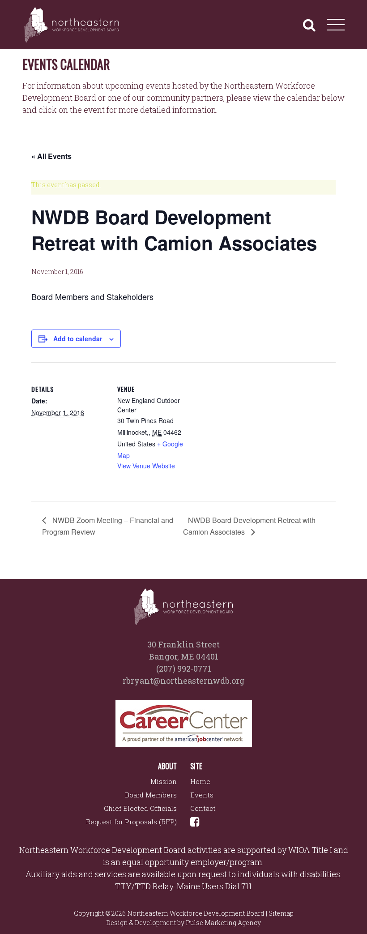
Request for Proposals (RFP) (131, 821)
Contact (203, 808)
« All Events (51, 156)
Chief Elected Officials (140, 808)
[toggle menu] (335, 25)
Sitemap (281, 913)
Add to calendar (77, 338)
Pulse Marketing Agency (223, 922)
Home (200, 781)
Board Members (151, 794)
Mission (163, 781)
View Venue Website (146, 465)
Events (201, 794)
